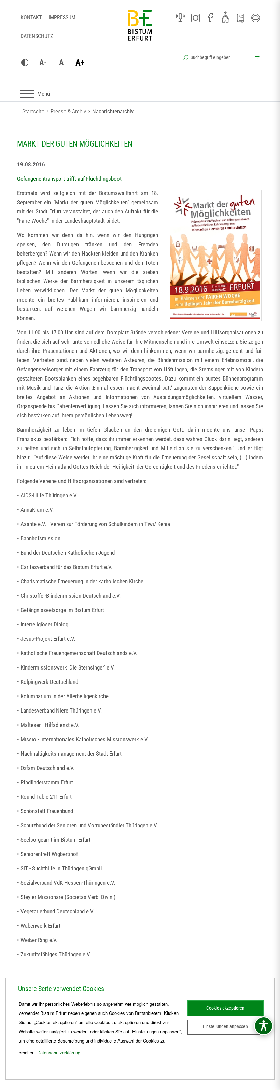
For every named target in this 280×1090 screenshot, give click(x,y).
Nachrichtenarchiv (113, 111)
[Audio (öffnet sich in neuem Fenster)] (180, 17)
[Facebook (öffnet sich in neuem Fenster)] (210, 17)
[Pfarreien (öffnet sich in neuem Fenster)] (225, 16)
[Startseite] (140, 30)
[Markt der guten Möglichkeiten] (215, 255)
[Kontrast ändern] (24, 62)
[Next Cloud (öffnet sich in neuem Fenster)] (255, 17)
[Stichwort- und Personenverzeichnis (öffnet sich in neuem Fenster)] (240, 18)
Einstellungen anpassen (225, 1026)
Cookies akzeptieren (225, 1008)
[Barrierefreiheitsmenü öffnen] (263, 1025)
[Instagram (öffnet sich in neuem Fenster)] (195, 17)
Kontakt (31, 17)
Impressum (61, 17)
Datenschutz (36, 36)
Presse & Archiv (68, 111)
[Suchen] (256, 57)
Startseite (33, 111)
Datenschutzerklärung (58, 1052)
